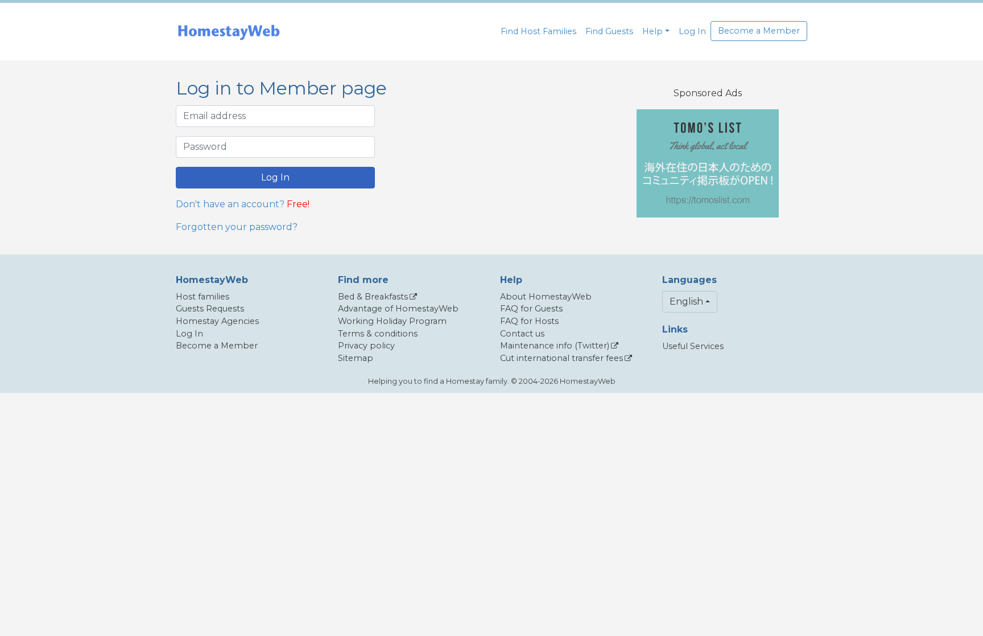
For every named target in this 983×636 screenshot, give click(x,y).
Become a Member (759, 31)
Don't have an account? (230, 204)
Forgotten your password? (237, 226)
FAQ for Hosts (529, 321)
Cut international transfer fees (561, 358)
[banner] (229, 31)
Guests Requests (210, 308)
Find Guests (609, 31)
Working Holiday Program (392, 321)
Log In (692, 31)
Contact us (522, 334)
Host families (202, 297)
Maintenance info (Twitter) (554, 345)
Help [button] (652, 31)
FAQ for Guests (531, 308)
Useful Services (693, 346)
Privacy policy (366, 345)
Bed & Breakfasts (373, 297)
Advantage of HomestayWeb (398, 308)
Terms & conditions (378, 334)
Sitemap (355, 358)
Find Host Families (538, 31)
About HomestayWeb (546, 297)
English (686, 301)
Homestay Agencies (217, 321)
